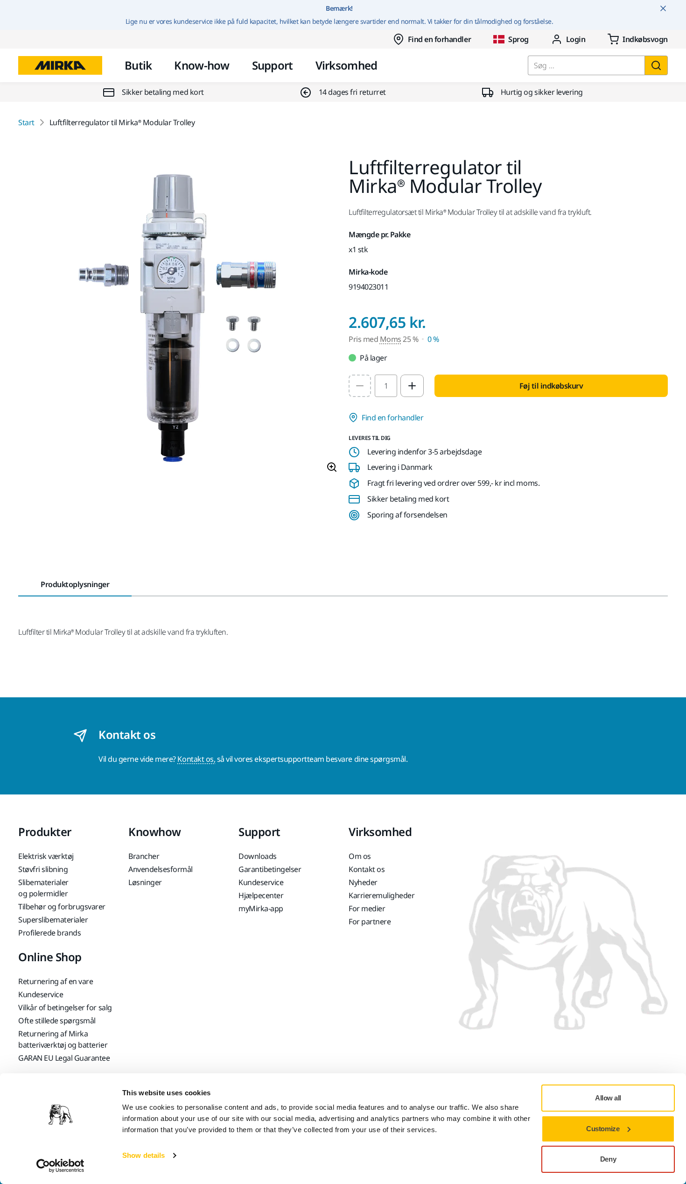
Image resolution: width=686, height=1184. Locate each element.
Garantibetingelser (269, 869)
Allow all (608, 1098)
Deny (608, 1159)
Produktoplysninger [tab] (75, 584)
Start (26, 122)
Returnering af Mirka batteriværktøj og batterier (62, 1039)
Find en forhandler (439, 39)
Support (272, 65)
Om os (360, 856)
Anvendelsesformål (160, 869)
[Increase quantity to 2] (412, 386)
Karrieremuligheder (381, 895)
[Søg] (656, 65)
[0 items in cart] (638, 39)
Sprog (518, 39)
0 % (433, 339)
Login (576, 39)
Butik (138, 65)
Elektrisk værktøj (46, 856)
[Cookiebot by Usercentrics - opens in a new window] (60, 1166)
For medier (367, 908)
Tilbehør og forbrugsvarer (61, 906)
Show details (143, 1155)
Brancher (143, 856)
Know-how (201, 65)
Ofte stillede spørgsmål (57, 1020)
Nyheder (363, 882)
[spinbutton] (386, 386)
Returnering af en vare (55, 981)
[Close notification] (663, 8)
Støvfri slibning (43, 869)
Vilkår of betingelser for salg (65, 1007)
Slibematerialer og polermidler (43, 888)
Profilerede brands (49, 933)
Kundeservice (260, 882)
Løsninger (145, 882)
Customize (602, 1129)
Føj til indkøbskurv (551, 386)
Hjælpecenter (260, 895)
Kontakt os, (196, 759)
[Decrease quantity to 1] (360, 386)
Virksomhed (346, 65)
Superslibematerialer (53, 920)
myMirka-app (260, 908)
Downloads (257, 856)
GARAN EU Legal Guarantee (64, 1058)
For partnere (370, 921)
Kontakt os (367, 869)
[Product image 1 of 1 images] (177, 319)
